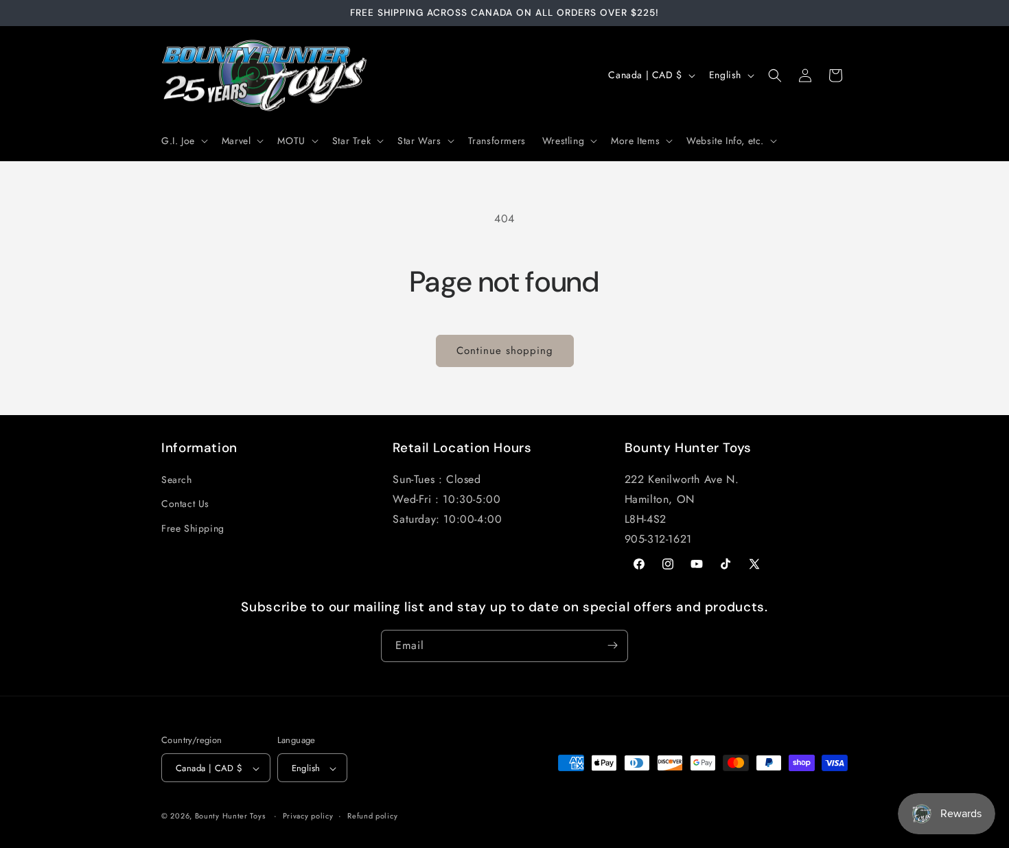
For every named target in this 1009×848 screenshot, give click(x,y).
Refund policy (372, 815)
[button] (183, 140)
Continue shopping (504, 350)
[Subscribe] (612, 645)
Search (176, 480)
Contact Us (185, 504)
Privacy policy (308, 815)
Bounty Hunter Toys (230, 816)
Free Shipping (192, 528)
